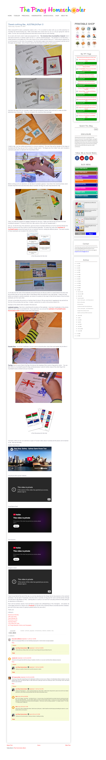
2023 (77, 268)
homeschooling (38, 630)
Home (38, 745)
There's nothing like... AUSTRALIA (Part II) (85, 300)
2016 (77, 283)
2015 (77, 285)
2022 (77, 270)
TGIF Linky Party (12, 616)
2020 (77, 274)
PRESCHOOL (26, 15)
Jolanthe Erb (14, 658)
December (80, 291)
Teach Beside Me (12, 618)
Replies (14, 645)
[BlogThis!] (11, 633)
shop (52, 630)
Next (91, 234)
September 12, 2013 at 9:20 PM (24, 658)
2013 (77, 289)
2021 (77, 272)
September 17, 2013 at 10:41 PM (36, 689)
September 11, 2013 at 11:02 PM (29, 638)
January (79, 330)
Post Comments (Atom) (20, 748)
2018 (77, 278)
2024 (77, 265)
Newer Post (9, 745)
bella (17, 696)
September (80, 298)
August (79, 315)
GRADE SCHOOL (48, 15)
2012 (77, 333)
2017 (77, 281)
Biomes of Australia (81, 302)
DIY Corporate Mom (16, 677)
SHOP (57, 15)
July (78, 317)
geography (32, 630)
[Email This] (9, 633)
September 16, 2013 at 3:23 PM (27, 677)
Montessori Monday (13, 615)
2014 (77, 287)
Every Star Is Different (17, 639)
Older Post (67, 745)
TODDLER (17, 15)
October (79, 296)
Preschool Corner (12, 620)
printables (49, 630)
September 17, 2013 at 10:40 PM (36, 667)
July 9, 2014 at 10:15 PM (35, 714)
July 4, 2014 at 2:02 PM (23, 696)
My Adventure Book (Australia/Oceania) (84, 306)
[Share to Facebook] (14, 633)
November (80, 293)
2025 (77, 263)
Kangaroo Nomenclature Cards (83, 310)
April (79, 324)
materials (44, 630)
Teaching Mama (12, 622)
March (79, 326)
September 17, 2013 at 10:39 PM (36, 648)
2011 (77, 335)
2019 (77, 276)
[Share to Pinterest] (15, 633)
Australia (22, 630)
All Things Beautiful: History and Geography (19, 625)
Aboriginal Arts (80, 304)
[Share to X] (12, 633)
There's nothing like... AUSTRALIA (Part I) (85, 308)
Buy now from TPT (81, 63)
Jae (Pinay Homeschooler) (21, 648)
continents (27, 630)
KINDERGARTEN (36, 15)
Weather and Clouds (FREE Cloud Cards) (84, 312)
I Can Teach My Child (13, 623)
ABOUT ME (64, 15)
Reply (13, 642)
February (79, 328)
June (79, 319)
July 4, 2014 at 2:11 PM (23, 706)
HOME (10, 15)
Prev (80, 234)
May (78, 322)
